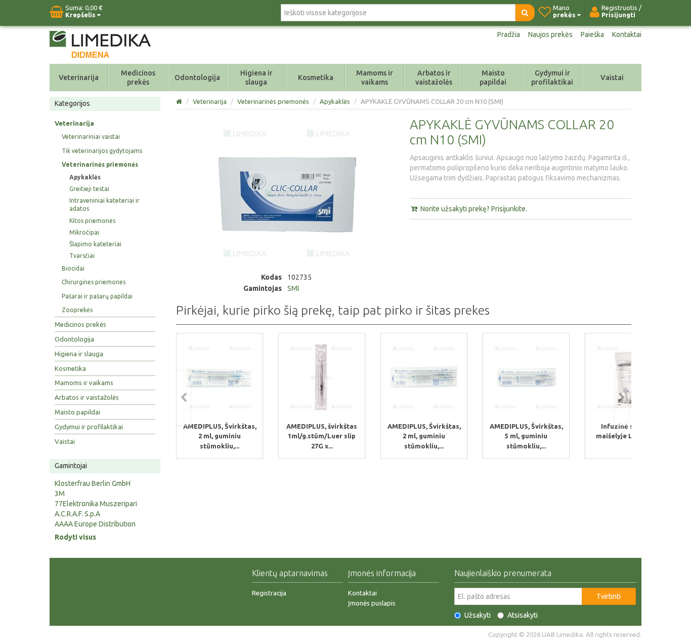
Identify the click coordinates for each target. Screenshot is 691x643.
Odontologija (197, 77)
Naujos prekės (550, 34)
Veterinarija (79, 77)
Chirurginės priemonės (93, 282)
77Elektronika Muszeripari (96, 504)
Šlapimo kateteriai (95, 244)
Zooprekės (77, 310)
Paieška (592, 34)
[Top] (180, 101)
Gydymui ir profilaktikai (552, 77)
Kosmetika (315, 77)
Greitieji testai (89, 188)
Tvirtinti (608, 596)
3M (60, 493)
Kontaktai (626, 34)
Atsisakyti (522, 615)
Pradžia (508, 34)
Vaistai (612, 77)
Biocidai (73, 268)
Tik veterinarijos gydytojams (102, 150)
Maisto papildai (493, 77)
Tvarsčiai (82, 255)
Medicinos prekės (138, 77)
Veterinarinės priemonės (100, 164)
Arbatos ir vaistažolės (433, 77)
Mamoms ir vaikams (374, 77)
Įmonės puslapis (372, 603)
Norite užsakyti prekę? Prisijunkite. (473, 209)
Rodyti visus (75, 537)
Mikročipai (84, 232)
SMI (293, 288)
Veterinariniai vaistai (91, 136)
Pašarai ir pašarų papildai (97, 296)
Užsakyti (477, 615)
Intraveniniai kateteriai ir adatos (104, 204)
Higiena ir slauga (256, 77)
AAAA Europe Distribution (95, 524)
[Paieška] (525, 12)
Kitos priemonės (92, 220)
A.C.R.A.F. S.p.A (77, 514)
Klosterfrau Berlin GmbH (93, 483)
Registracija (269, 592)
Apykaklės (85, 177)
